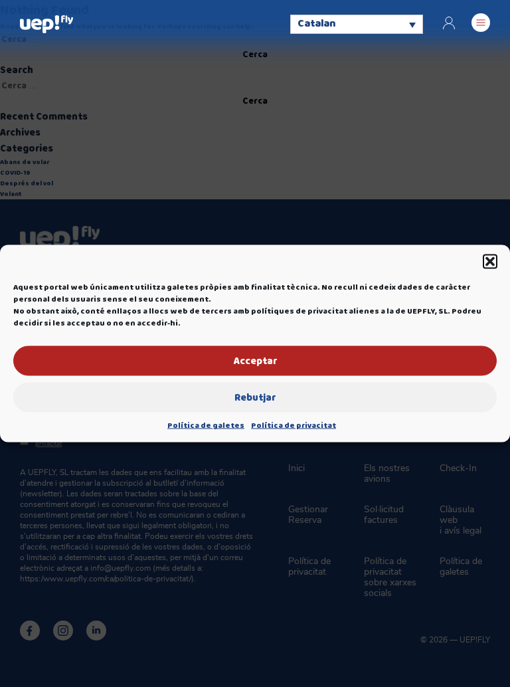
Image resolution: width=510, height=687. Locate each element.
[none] (356, 24)
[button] (490, 261)
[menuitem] (356, 24)
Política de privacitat (293, 426)
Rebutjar (255, 397)
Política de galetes (205, 426)
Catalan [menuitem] (316, 24)
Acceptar (255, 361)
